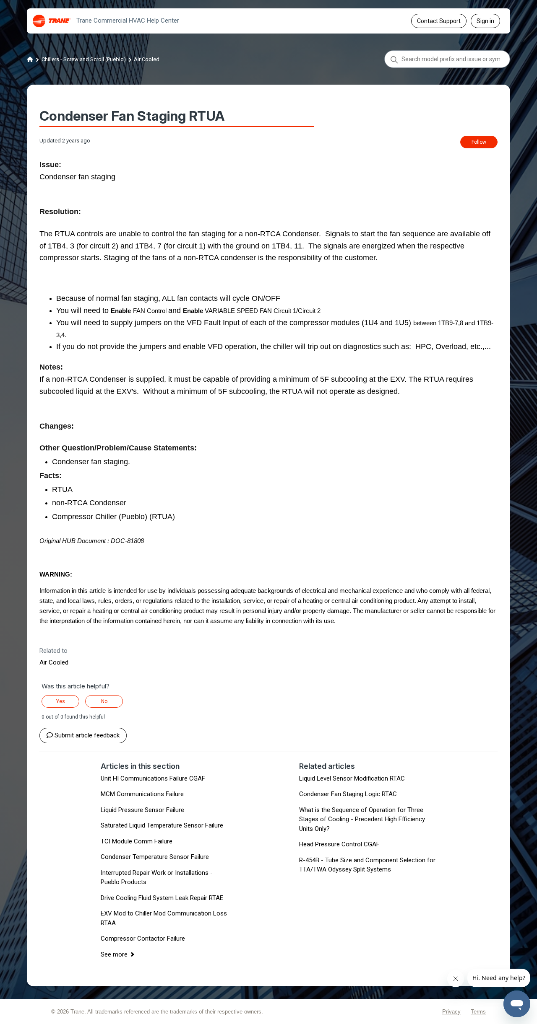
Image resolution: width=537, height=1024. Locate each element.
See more (114, 954)
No (104, 701)
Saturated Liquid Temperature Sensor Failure (162, 825)
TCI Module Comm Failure (136, 841)
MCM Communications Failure (142, 794)
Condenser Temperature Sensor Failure (155, 857)
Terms (478, 1011)
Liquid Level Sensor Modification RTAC (352, 778)
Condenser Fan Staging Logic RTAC (348, 794)
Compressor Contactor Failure (143, 938)
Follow (479, 142)
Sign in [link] (485, 21)
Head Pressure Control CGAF (339, 844)
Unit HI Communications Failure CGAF (153, 778)
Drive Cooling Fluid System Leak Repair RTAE (162, 898)
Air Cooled (146, 59)
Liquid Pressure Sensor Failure (142, 810)
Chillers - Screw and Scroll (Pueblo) (84, 59)
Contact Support (439, 21)
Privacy (451, 1011)
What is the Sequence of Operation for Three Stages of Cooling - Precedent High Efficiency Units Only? (362, 819)
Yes (60, 701)
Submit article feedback (87, 735)
